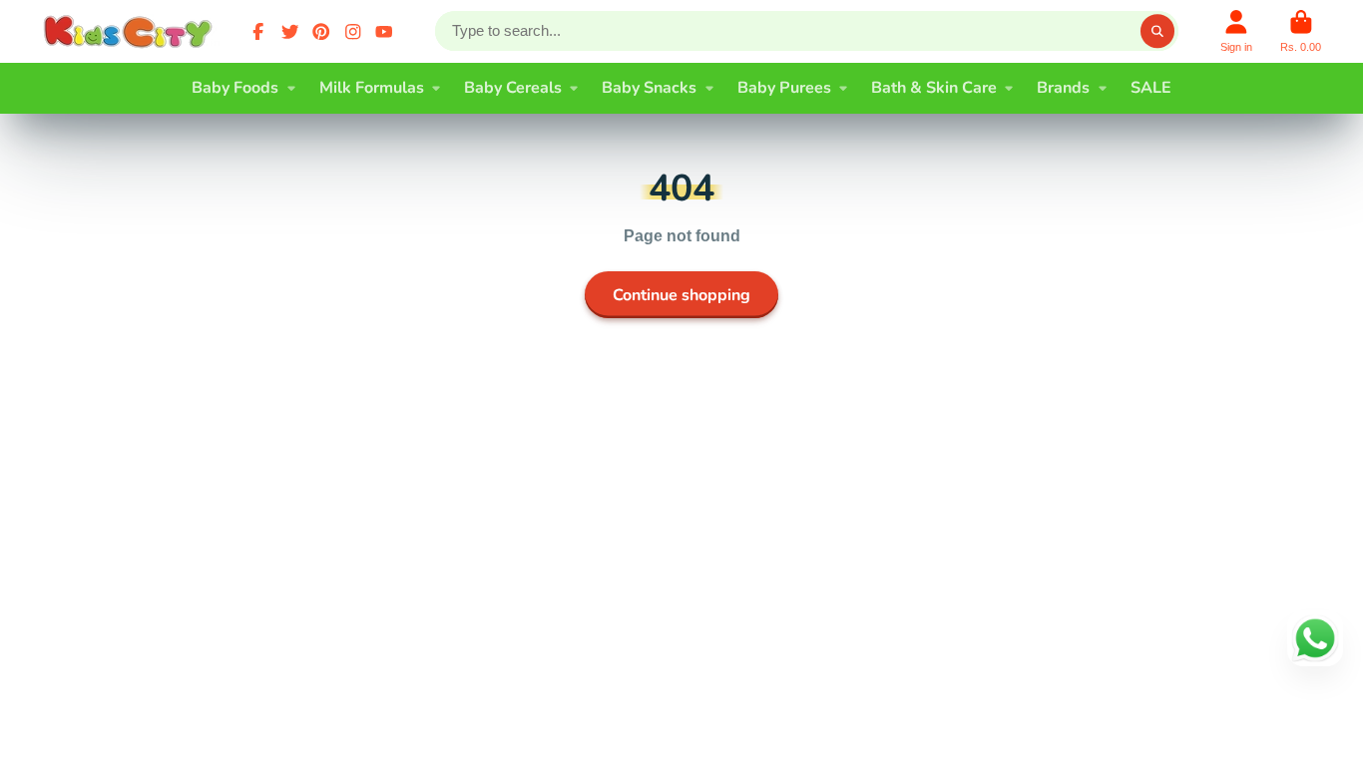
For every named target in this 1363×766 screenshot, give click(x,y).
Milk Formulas (371, 88)
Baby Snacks (649, 88)
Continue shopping (681, 295)
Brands (1063, 88)
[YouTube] (384, 32)
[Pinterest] (321, 32)
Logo (132, 31)
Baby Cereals (513, 88)
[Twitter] (290, 32)
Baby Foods (235, 88)
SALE (1151, 88)
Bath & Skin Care (934, 88)
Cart (1300, 31)
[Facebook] (258, 32)
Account (1236, 31)
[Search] (1157, 31)
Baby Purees (784, 88)
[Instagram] (353, 32)
